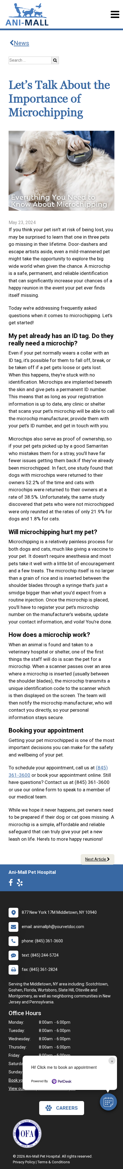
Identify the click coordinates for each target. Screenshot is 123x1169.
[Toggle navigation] (115, 14)
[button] (108, 1101)
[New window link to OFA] (28, 1133)
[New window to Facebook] (12, 884)
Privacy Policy (24, 1162)
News (21, 43)
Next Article (96, 859)
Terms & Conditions (53, 1162)
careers (67, 1108)
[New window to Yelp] (21, 884)
